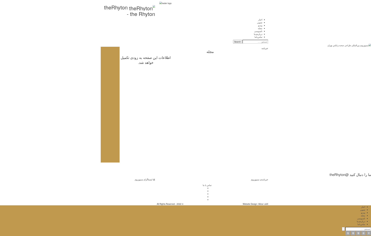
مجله (260, 28)
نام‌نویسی (258, 31)
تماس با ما (207, 185)
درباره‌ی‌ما (258, 34)
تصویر (259, 22)
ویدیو (260, 25)
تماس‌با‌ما (258, 36)
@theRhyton (339, 174)
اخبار (260, 19)
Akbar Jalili (263, 203)
